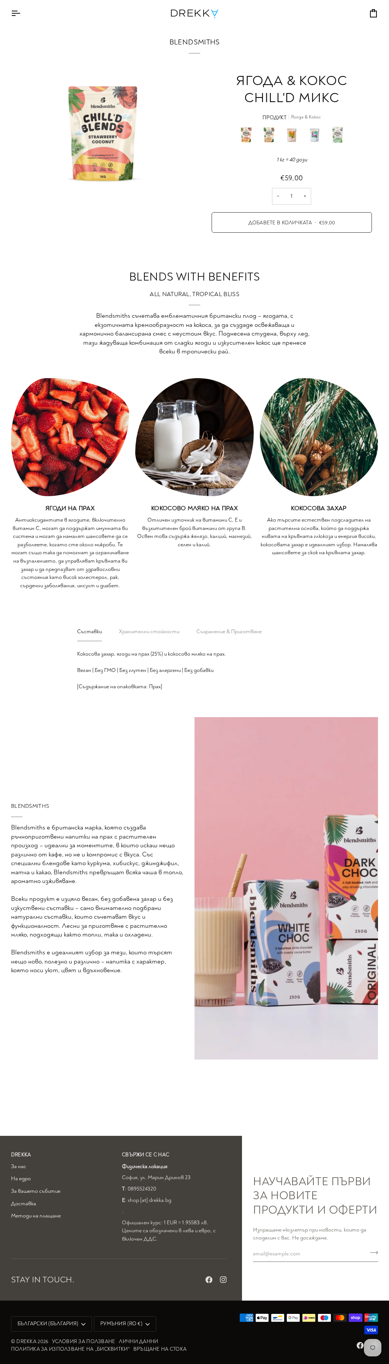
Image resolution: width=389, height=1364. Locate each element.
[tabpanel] (194, 670)
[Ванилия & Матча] (337, 136)
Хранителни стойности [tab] (149, 631)
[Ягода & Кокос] (248, 136)
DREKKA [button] (21, 1154)
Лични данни (138, 1341)
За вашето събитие (35, 1191)
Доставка (23, 1203)
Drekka (26, 1341)
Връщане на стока (160, 1349)
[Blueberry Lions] (316, 136)
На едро (21, 1178)
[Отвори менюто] (22, 13)
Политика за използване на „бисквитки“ (70, 1349)
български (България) (47, 1323)
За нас (18, 1166)
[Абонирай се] (371, 1253)
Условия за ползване (83, 1341)
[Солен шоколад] (270, 136)
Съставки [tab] (89, 631)
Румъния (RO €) (121, 1323)
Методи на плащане (36, 1216)
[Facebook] (209, 1279)
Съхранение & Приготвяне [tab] (229, 631)
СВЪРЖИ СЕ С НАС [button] (145, 1154)
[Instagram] (223, 1279)
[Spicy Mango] (293, 136)
